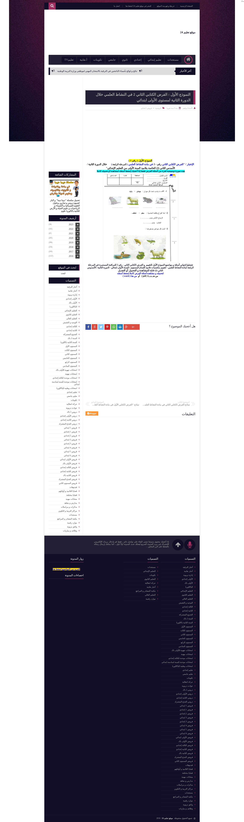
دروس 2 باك (72, 412)
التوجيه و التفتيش (70, 322)
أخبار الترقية (72, 287)
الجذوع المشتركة (70, 334)
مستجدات (172, 59)
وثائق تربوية (72, 527)
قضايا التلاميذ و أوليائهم (68, 491)
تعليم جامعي (72, 396)
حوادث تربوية (71, 408)
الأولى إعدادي (71, 299)
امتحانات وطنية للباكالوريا (66, 388)
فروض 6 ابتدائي (70, 455)
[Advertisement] (100, 32)
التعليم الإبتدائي (71, 311)
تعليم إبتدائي (154, 59)
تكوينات (97, 59)
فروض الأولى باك (70, 463)
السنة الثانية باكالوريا (69, 342)
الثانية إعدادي (71, 330)
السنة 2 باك (72, 338)
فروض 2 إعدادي (70, 436)
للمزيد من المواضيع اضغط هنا (66, 569)
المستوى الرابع (71, 362)
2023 (71, 224)
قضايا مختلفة (71, 495)
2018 (71, 247)
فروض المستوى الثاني (68, 483)
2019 (71, 242)
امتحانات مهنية (71, 374)
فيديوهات (73, 487)
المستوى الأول (71, 346)
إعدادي (137, 59)
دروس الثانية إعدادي (69, 420)
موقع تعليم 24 (187, 32)
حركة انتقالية (72, 404)
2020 (71, 238)
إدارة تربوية (72, 295)
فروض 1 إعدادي (70, 432)
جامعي (112, 59)
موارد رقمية (72, 523)
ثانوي (125, 59)
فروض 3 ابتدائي (70, 440)
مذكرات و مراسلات (69, 507)
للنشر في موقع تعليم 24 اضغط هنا (138, 6)
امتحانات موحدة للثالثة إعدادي (65, 378)
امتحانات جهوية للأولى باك (66, 370)
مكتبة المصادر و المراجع (67, 519)
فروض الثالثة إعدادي (68, 467)
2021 (71, 233)
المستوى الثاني (71, 354)
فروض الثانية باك (70, 475)
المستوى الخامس (70, 358)
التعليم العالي (71, 318)
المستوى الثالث (71, 350)
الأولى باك (73, 303)
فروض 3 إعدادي (70, 444)
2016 (71, 256)
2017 (71, 251)
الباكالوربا (73, 307)
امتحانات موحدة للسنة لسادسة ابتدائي (66, 383)
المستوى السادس (70, 366)
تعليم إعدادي (72, 392)
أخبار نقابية (72, 291)
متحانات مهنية (71, 499)
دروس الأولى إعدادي (68, 416)
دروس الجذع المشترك (68, 424)
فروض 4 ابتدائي (70, 448)
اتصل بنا (117, 6)
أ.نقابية (83, 59)
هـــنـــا (151, 276)
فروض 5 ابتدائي (70, 452)
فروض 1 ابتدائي (146, 108)
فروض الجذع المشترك (68, 479)
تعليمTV (69, 59)
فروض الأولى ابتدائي (68, 459)
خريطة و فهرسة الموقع (166, 6)
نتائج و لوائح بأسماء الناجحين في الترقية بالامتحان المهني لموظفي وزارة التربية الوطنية (138, 71)
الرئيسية (158, 108)
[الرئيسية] (188, 60)
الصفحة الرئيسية (186, 6)
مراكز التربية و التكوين (67, 511)
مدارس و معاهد (70, 503)
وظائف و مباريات (70, 531)
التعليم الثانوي (71, 315)
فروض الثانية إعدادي (68, 471)
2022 (71, 229)
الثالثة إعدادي (71, 326)
